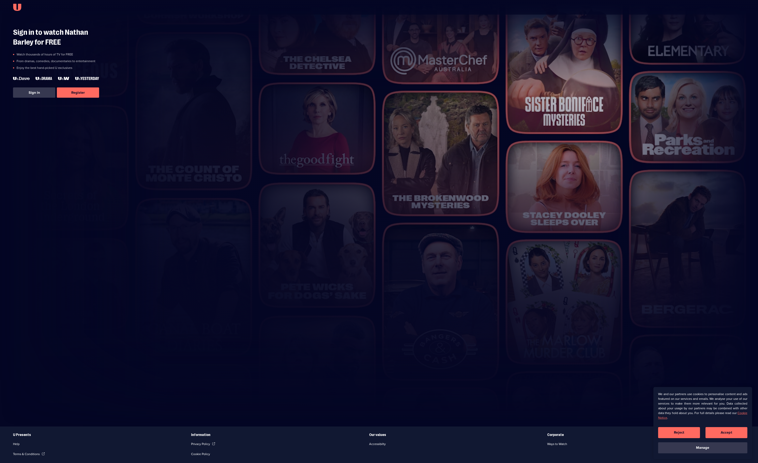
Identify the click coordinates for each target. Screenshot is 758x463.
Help (16, 444)
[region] (702, 423)
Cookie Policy (200, 454)
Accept (726, 432)
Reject (679, 432)
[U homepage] (17, 7)
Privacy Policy (200, 444)
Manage (702, 447)
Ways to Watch (557, 444)
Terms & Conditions (26, 454)
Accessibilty (377, 444)
